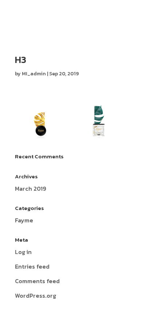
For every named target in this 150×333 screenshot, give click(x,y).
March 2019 (30, 188)
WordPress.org (35, 295)
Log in (23, 251)
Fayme (24, 220)
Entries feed (32, 266)
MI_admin (34, 74)
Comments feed (37, 281)
